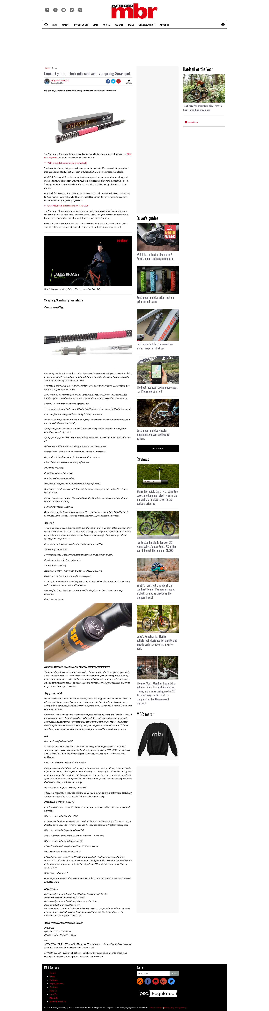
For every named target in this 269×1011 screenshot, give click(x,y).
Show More (192, 122)
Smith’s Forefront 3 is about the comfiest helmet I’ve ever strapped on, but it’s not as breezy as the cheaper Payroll (156, 591)
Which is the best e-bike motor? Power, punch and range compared (155, 256)
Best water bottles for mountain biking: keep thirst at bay (155, 346)
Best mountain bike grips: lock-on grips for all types (155, 299)
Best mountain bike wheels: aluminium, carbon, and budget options (153, 434)
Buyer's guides (147, 218)
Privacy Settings (180, 1008)
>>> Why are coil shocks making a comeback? (65, 162)
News (54, 68)
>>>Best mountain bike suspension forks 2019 (66, 205)
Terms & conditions (156, 1008)
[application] (88, 261)
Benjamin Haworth (60, 80)
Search (174, 973)
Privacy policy (169, 1008)
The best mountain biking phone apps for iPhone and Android (157, 389)
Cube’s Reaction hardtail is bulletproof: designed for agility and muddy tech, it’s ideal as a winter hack (157, 642)
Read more (157, 448)
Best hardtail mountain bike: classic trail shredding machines (202, 108)
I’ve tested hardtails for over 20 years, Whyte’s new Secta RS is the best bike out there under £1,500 (156, 546)
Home (47, 68)
